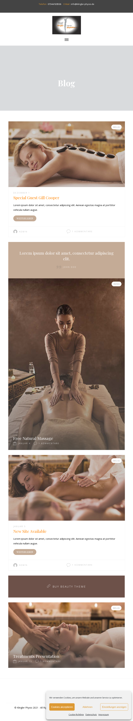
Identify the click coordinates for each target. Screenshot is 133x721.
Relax (116, 127)
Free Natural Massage (33, 438)
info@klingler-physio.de (82, 4)
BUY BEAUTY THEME (69, 586)
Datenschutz (91, 714)
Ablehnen (87, 707)
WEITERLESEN (25, 218)
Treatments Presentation (36, 656)
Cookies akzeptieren (62, 707)
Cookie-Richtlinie (76, 714)
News (117, 284)
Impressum (103, 714)
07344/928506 (54, 4)
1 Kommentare (82, 231)
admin (23, 231)
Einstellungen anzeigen (114, 707)
